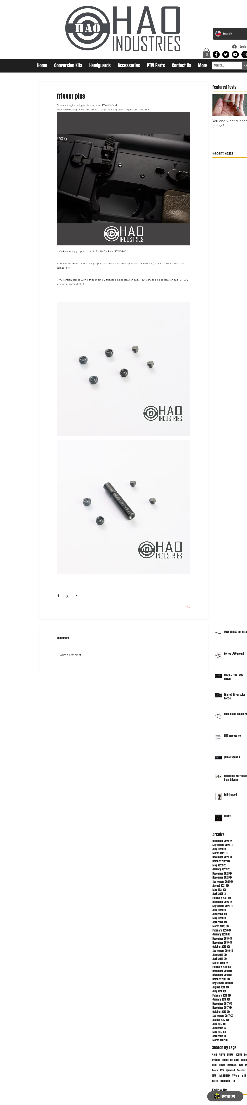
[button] (206, 53)
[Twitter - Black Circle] (225, 54)
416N (214, 1054)
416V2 (222, 1054)
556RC (230, 1054)
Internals (232, 1065)
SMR (214, 1075)
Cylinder (216, 1059)
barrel (215, 1080)
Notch (215, 1070)
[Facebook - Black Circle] (216, 54)
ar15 (244, 1075)
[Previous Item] (218, 105)
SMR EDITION (224, 1075)
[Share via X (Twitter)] (67, 596)
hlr (234, 1080)
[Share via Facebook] (58, 596)
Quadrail (230, 1070)
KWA (241, 1065)
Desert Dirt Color (230, 1059)
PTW (222, 1070)
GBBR (214, 1065)
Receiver (241, 1070)
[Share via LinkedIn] (76, 596)
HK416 (222, 1065)
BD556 (239, 1054)
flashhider (225, 1080)
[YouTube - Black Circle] (235, 54)
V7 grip (235, 1075)
